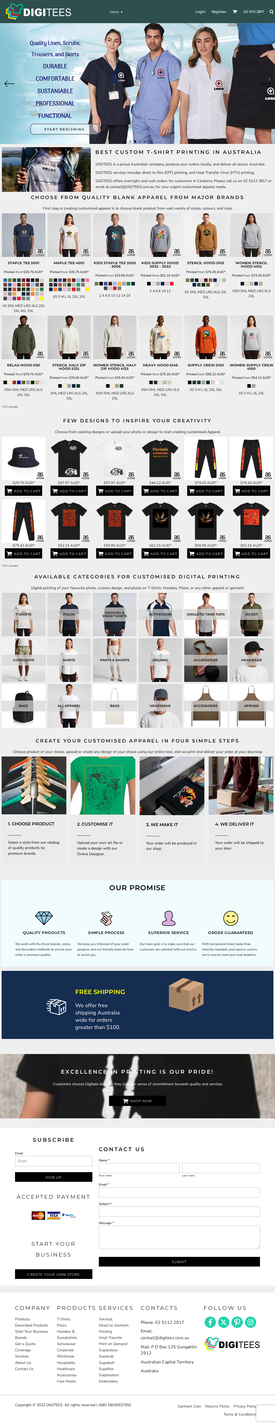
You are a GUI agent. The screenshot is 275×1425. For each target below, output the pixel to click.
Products (22, 1319)
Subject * (105, 1204)
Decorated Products (31, 1325)
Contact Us (24, 1368)
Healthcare (66, 1368)
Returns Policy (217, 1406)
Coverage (23, 1350)
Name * (104, 1160)
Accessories (67, 1375)
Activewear (66, 1343)
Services (22, 1356)
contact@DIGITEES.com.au (132, 186)
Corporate (65, 1350)
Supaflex (106, 1368)
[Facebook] (210, 1322)
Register (219, 11)
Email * (104, 1184)
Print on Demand (113, 1343)
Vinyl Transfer (110, 1337)
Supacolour (108, 1350)
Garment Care (189, 1406)
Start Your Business (31, 1331)
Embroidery (108, 1381)
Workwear (65, 1356)
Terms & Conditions (239, 1414)
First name (105, 1176)
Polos (62, 1325)
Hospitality (66, 1362)
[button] (34, 785)
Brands (21, 1337)
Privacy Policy (245, 1406)
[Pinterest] (237, 1322)
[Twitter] (223, 1322)
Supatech (106, 1362)
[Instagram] (250, 1322)
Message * (106, 1223)
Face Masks (66, 1381)
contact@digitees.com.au (165, 1338)
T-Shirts (63, 1319)
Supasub (106, 1356)
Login (200, 11)
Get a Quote (25, 1343)
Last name (188, 1176)
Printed (9, 272)
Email (19, 1153)
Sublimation (109, 1375)
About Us (23, 1362)
